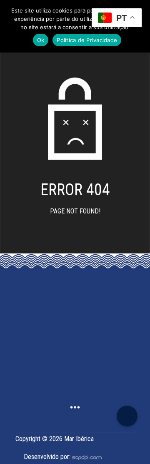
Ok (41, 40)
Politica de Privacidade (87, 40)
